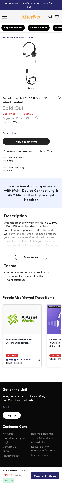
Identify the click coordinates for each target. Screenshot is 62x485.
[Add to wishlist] (59, 97)
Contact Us (9, 446)
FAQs (6, 451)
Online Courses (38, 27)
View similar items (26, 141)
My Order (8, 433)
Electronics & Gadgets (13, 37)
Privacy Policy (11, 455)
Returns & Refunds (42, 433)
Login (6, 442)
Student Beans (39, 455)
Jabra (13, 133)
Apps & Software (13, 27)
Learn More (46, 151)
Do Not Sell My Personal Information (43, 448)
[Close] (56, 3)
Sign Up (11, 415)
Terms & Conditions (42, 438)
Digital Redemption (14, 438)
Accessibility (38, 442)
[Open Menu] (5, 16)
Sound (30, 37)
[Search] (50, 16)
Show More (31, 257)
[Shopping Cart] (56, 17)
